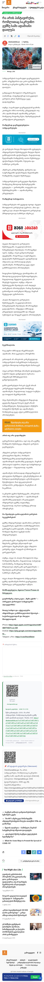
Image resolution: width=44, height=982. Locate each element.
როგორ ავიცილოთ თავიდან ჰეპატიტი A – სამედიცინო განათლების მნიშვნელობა (14, 898)
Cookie (31, 742)
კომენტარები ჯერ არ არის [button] (31, 861)
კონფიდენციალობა (21, 742)
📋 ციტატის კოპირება (14, 801)
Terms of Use (14, 978)
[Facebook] (37, 952)
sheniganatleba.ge (12, 704)
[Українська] (37, 3)
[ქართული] (33, 3)
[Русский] (35, 3)
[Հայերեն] (27, 3)
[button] (35, 977)
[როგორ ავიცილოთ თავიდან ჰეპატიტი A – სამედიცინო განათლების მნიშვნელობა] (36, 898)
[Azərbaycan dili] (29, 3)
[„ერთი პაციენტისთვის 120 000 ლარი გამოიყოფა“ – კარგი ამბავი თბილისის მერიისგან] (36, 912)
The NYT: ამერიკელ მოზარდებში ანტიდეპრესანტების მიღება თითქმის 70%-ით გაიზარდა (21, 821)
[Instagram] (40, 952)
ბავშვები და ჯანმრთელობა (12, 13)
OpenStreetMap (8, 676)
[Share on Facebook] (8, 36)
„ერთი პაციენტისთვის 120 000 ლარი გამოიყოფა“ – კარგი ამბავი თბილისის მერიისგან (15, 912)
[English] (31, 3)
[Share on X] (11, 36)
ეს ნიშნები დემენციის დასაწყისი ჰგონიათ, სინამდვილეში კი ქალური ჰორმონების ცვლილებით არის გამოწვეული (13, 929)
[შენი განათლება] (8, 2)
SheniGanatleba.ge (14, 42)
